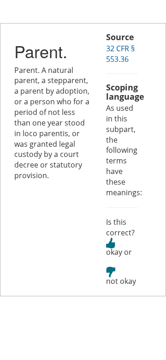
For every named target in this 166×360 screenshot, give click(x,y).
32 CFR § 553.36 (120, 53)
